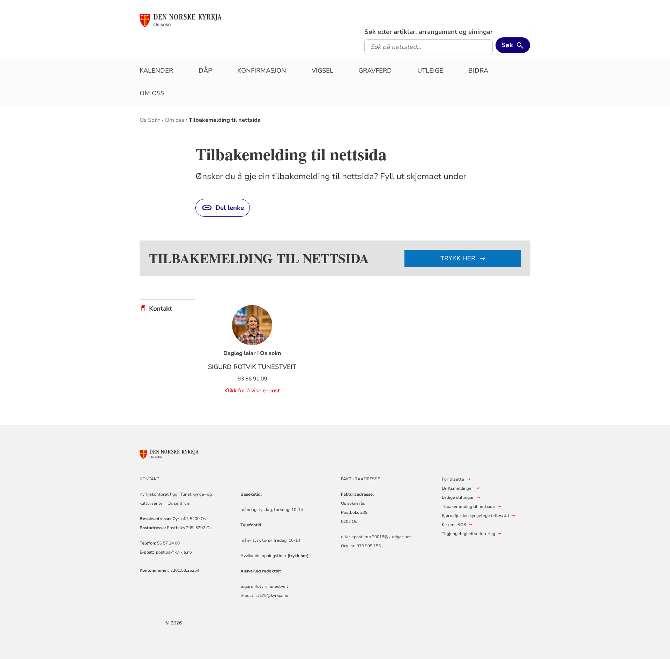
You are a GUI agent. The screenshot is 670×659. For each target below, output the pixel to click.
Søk (507, 45)
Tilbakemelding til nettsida (225, 120)
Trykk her (458, 258)
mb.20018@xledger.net (387, 537)
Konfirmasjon (261, 70)
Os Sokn (150, 120)
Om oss (152, 93)
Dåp (205, 70)
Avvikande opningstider (274, 555)
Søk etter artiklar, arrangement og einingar (428, 32)
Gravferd (375, 70)
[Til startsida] (193, 20)
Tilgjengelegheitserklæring (468, 533)
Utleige (430, 70)
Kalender (156, 70)
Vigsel (322, 70)
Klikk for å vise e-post (252, 390)
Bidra (478, 70)
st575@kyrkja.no (271, 595)
